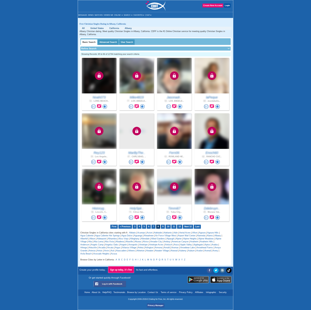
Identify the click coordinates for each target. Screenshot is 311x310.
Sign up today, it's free (121, 269)
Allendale (145, 238)
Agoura (202, 232)
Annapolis (133, 244)
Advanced (108, 42)
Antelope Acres (156, 244)
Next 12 (188, 226)
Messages (82, 15)
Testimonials (119, 292)
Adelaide (158, 232)
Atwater (149, 250)
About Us (96, 292)
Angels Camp (97, 244)
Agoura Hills (213, 232)
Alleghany (134, 238)
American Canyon (180, 241)
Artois (100, 250)
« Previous (125, 226)
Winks (91, 15)
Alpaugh (170, 238)
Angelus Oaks (111, 244)
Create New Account (212, 5)
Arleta (140, 247)
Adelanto (168, 232)
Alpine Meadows (206, 238)
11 (174, 226)
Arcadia (102, 247)
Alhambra (112, 238)
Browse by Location (136, 292)
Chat (147, 15)
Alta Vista (109, 241)
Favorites (138, 15)
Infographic (211, 292)
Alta (90, 241)
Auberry (182, 250)
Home (87, 292)
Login (227, 5)
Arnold (167, 247)
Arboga (83, 247)
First (114, 226)
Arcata (110, 247)
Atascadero (121, 250)
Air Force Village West (165, 235)
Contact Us (153, 292)
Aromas (175, 247)
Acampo (141, 232)
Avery (215, 250)
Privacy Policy (186, 292)
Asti (112, 250)
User (127, 42)
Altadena (120, 241)
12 (180, 226)
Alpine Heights (190, 238)
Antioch (168, 244)
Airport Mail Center (186, 235)
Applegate (198, 244)
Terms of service (168, 292)
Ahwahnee (149, 235)
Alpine (179, 238)
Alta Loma (98, 241)
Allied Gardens (158, 238)
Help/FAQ (106, 292)
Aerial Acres (185, 232)
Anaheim (194, 241)
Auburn (191, 250)
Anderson (84, 244)
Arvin (106, 250)
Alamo (210, 235)
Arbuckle (93, 247)
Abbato (132, 232)
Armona (158, 247)
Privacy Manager (155, 305)
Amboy (167, 241)
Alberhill (84, 238)
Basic (89, 42)
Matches (99, 15)
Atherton (140, 250)
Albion (92, 238)
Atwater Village (162, 250)
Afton (194, 232)
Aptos (207, 244)
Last (197, 226)
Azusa (114, 253)
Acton (149, 232)
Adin (175, 232)
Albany (217, 235)
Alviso (146, 241)
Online (117, 15)
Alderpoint (101, 238)
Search (127, 15)
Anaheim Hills (206, 241)
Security (223, 292)
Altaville (129, 241)
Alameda (201, 235)
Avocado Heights (101, 253)
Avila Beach (86, 253)
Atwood (174, 250)
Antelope (143, 244)
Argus (118, 247)
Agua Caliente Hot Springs (107, 235)
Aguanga (138, 235)
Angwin (123, 244)
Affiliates (199, 292)
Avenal (207, 250)
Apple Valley (186, 244)
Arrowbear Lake (187, 247)
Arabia (215, 244)
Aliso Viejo (123, 238)
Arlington (149, 247)
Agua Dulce (126, 235)
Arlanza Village (129, 247)
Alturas (138, 241)
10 (168, 226)
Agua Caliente (86, 235)
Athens (131, 250)
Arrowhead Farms (204, 247)
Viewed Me (108, 15)
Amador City (156, 241)
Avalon (199, 250)
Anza (176, 244)
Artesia (92, 250)
